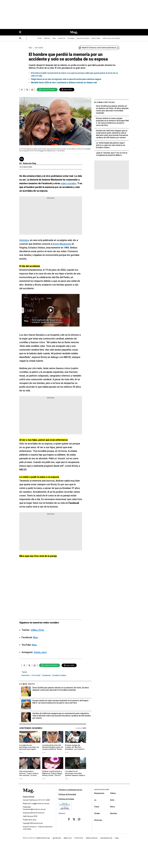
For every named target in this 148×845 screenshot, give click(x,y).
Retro (112, 807)
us (95, 800)
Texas (54, 38)
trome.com (78, 838)
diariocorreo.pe (92, 838)
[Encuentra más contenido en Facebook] (22, 89)
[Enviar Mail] (20, 163)
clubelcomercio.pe (43, 838)
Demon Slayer (95, 38)
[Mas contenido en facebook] (68, 819)
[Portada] (28, 794)
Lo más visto (27, 684)
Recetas (113, 813)
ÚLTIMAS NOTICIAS (104, 102)
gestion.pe (57, 838)
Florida (39, 38)
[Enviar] (20, 38)
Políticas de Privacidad (67, 794)
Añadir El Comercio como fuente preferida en (99, 48)
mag (116, 838)
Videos (113, 793)
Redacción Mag (29, 163)
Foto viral (36, 675)
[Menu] (21, 32)
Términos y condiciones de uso (70, 790)
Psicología (71, 38)
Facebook (46, 675)
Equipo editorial (28, 796)
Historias (26, 675)
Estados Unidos (59, 675)
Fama (96, 807)
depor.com (68, 838)
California (47, 38)
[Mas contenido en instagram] (79, 819)
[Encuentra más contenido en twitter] (27, 89)
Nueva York (61, 38)
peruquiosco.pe (106, 838)
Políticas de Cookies (66, 799)
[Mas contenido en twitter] (74, 819)
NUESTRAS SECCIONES (101, 789)
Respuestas (99, 793)
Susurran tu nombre (83, 38)
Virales (97, 813)
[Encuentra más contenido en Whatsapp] (32, 89)
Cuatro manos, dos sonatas (111, 38)
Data (112, 800)
